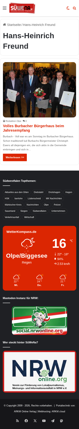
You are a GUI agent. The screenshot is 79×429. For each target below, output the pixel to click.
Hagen (68, 192)
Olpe (46, 204)
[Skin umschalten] (68, 9)
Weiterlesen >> (15, 157)
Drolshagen (54, 192)
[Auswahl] (4, 9)
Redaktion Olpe (13, 121)
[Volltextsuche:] (74, 9)
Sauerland (10, 211)
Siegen (24, 211)
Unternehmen (58, 211)
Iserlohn (19, 198)
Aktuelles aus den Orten (17, 192)
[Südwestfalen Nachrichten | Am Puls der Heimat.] (22, 8)
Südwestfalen (39, 211)
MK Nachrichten (54, 198)
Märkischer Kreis (13, 204)
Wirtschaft (29, 217)
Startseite (13, 25)
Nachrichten (33, 204)
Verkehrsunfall (12, 217)
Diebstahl (38, 192)
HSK (7, 198)
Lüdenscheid (34, 198)
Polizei (57, 204)
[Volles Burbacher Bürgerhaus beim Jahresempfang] (39, 89)
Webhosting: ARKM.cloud (51, 411)
